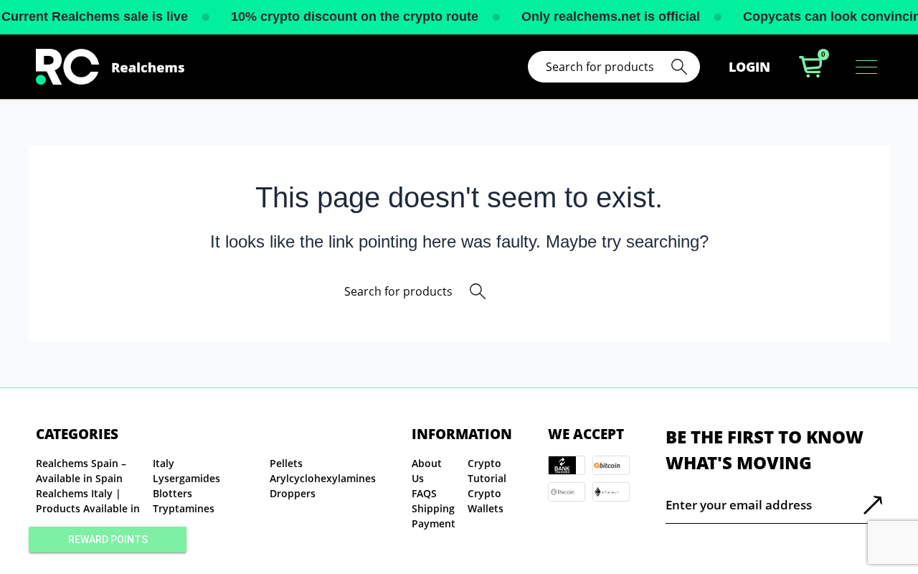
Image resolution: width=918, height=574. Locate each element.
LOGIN (749, 66)
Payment (433, 523)
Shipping (433, 508)
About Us (427, 470)
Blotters (172, 493)
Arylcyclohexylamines (323, 478)
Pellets (286, 463)
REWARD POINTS (108, 539)
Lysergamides (186, 478)
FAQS (424, 493)
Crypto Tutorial (487, 470)
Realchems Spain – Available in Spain (81, 470)
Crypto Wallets (485, 500)
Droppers (293, 493)
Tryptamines (183, 508)
